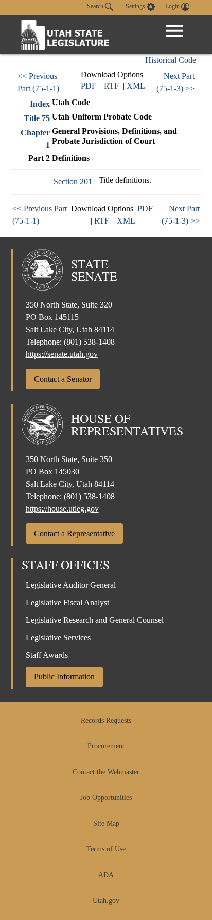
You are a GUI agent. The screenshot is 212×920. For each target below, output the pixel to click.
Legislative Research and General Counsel (95, 620)
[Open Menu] (174, 31)
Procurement (106, 746)
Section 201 (73, 181)
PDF (88, 85)
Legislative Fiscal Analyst (67, 602)
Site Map (106, 823)
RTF (111, 85)
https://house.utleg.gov (62, 508)
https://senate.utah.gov (62, 354)
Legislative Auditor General (71, 585)
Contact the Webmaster (106, 772)
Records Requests (106, 720)
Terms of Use (106, 849)
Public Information (64, 676)
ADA (106, 875)
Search (96, 6)
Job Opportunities (106, 798)
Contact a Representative (74, 533)
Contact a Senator (63, 378)
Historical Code (170, 60)
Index (40, 103)
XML (136, 85)
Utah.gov (106, 901)
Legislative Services (58, 637)
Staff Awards (47, 655)
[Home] (65, 34)
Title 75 (37, 118)
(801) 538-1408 (89, 341)
